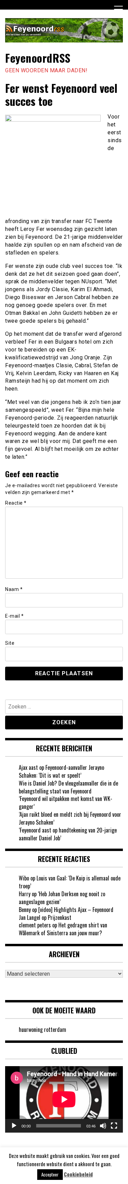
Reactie (16, 503)
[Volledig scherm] (114, 1125)
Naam (14, 589)
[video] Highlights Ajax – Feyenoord (75, 909)
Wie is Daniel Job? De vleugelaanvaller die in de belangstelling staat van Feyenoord (68, 787)
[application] (64, 1099)
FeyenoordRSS (37, 58)
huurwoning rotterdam (42, 1029)
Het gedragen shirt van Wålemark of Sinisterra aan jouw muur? (63, 929)
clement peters (35, 925)
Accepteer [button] (50, 1174)
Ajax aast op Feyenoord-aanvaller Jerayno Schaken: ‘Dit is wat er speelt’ (61, 771)
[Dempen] (103, 1125)
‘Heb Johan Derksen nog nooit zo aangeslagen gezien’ (62, 898)
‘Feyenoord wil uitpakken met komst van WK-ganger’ (65, 802)
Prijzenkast (59, 917)
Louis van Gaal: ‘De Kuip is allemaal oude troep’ (69, 882)
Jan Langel (29, 917)
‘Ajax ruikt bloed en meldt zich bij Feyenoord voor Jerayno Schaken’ (70, 818)
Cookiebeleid (78, 1174)
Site (9, 643)
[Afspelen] (14, 1125)
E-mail (14, 616)
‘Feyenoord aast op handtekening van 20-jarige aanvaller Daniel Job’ (68, 834)
